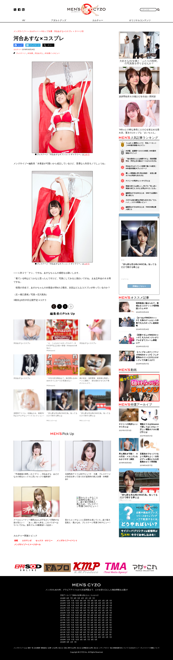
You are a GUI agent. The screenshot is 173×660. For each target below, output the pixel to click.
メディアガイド (104, 648)
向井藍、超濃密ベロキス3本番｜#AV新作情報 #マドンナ (141, 152)
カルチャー (18, 49)
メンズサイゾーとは (20, 648)
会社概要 (37, 648)
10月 (77, 601)
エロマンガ (26, 540)
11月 (72, 601)
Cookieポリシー (134, 648)
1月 (93, 598)
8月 (67, 598)
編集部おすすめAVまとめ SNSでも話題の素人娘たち (141, 194)
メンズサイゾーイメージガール (27, 544)
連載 (16, 540)
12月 (68, 601)
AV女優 (30, 53)
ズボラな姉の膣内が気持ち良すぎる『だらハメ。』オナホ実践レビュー (141, 201)
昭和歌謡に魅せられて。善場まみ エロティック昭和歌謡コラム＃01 (147, 305)
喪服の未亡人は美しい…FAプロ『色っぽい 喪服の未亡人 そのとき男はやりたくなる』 (141, 187)
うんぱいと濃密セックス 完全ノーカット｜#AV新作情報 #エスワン (141, 144)
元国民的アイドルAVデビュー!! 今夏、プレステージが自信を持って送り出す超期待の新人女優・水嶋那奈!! (88, 476)
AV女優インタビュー (52, 53)
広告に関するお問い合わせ (72, 648)
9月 (81, 601)
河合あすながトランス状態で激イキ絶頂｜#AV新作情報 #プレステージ (141, 167)
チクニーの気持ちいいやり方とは (138, 181)
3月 (86, 598)
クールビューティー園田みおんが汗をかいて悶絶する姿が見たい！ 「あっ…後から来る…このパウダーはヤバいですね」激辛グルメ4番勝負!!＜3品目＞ (36, 522)
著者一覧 (31, 648)
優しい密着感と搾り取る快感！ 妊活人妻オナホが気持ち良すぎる (141, 174)
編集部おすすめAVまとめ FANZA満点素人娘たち (141, 208)
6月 (75, 598)
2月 (90, 598)
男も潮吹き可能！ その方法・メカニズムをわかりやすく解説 (128, 456)
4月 (82, 598)
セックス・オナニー (44, 540)
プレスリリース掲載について (149, 648)
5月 (78, 598)
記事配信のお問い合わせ (90, 648)
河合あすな (39, 53)
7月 (71, 598)
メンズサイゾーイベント (67, 540)
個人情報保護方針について (119, 648)
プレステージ (21, 53)
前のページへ (53, 306)
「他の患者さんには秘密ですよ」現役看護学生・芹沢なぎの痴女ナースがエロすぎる (141, 160)
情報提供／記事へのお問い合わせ (52, 648)
